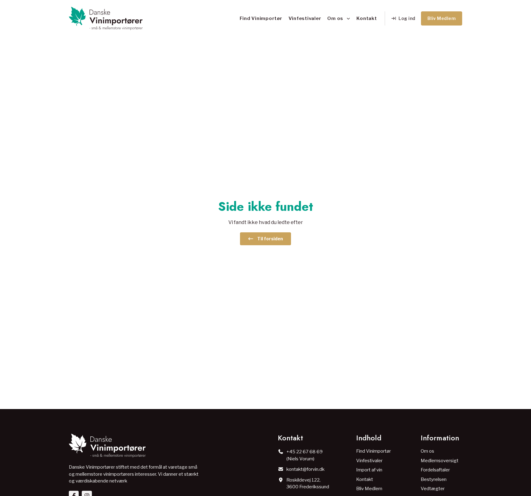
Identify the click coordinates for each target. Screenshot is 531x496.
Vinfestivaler (305, 18)
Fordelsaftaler (435, 470)
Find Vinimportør (261, 18)
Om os (335, 18)
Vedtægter (433, 488)
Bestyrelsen (433, 479)
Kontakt (366, 18)
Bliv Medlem (369, 488)
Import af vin (369, 470)
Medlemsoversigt (439, 460)
